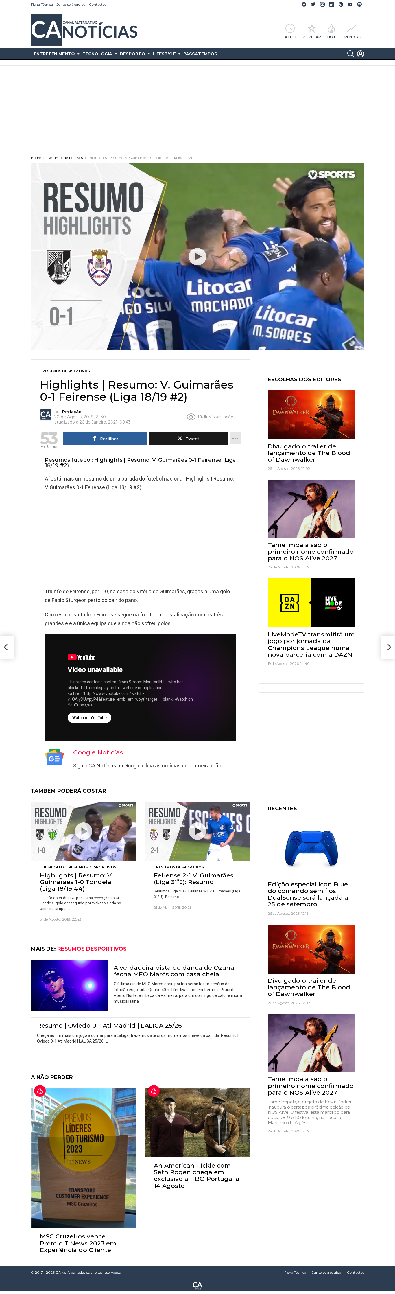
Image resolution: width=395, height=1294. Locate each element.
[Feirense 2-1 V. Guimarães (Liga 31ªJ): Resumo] (197, 831)
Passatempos (200, 53)
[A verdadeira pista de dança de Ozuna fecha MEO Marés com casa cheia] (69, 985)
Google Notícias (98, 752)
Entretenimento (54, 53)
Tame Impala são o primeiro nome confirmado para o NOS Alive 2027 (311, 551)
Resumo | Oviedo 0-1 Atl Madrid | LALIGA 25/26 (109, 1025)
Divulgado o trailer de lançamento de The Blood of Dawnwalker (309, 453)
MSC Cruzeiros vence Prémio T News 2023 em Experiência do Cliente (78, 1243)
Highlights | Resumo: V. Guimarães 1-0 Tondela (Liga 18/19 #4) (76, 882)
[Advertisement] (197, 111)
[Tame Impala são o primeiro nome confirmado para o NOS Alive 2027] (311, 509)
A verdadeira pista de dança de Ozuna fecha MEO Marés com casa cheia (174, 971)
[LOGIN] (360, 54)
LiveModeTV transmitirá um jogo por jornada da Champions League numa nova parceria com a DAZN (311, 644)
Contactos (97, 4)
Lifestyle (164, 53)
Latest (290, 37)
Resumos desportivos (92, 867)
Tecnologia (97, 53)
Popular (312, 37)
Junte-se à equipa (71, 4)
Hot (331, 37)
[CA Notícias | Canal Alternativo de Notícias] (197, 1285)
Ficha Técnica (42, 4)
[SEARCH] (350, 54)
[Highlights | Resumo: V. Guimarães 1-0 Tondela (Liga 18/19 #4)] (83, 831)
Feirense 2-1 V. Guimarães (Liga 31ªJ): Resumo (193, 879)
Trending (351, 37)
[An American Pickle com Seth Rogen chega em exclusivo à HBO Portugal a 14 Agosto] (197, 1122)
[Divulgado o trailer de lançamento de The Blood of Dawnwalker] (311, 414)
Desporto (132, 53)
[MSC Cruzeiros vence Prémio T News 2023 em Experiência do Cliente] (83, 1158)
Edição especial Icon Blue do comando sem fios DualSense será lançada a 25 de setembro (308, 894)
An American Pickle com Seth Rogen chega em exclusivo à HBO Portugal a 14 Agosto (196, 1175)
